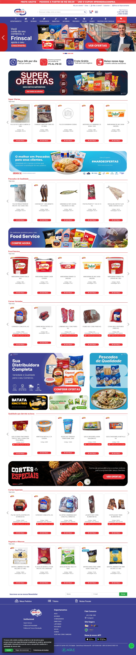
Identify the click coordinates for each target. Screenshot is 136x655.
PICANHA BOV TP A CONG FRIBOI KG (92, 516)
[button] (63, 53)
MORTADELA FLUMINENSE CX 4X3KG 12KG (20, 125)
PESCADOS (57, 626)
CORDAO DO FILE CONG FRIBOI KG (68, 327)
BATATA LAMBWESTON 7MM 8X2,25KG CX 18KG (68, 567)
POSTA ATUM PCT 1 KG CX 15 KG (20, 205)
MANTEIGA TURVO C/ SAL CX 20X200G (92, 437)
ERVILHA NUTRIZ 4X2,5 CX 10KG (116, 567)
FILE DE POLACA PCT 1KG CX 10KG (68, 205)
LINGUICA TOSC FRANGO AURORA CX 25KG (116, 125)
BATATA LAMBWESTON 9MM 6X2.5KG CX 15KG (44, 567)
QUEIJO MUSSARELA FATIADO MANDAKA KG (116, 437)
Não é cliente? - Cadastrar (101, 5)
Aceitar (9, 650)
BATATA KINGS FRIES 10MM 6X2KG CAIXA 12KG (20, 567)
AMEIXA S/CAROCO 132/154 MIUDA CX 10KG (68, 277)
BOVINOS (57, 616)
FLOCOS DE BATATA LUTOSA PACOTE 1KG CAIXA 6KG (92, 567)
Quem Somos (28, 623)
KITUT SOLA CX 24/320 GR (116, 276)
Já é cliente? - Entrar (81, 5)
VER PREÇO (21, 140)
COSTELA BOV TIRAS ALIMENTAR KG (44, 516)
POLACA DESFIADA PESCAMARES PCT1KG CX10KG (116, 205)
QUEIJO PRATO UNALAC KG (68, 437)
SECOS (56, 629)
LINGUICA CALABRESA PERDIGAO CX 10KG (92, 125)
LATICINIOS (57, 624)
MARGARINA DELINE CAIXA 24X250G (44, 125)
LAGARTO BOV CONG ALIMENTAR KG (20, 516)
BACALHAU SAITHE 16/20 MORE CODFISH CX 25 (44, 205)
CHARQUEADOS (59, 619)
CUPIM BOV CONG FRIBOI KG (116, 326)
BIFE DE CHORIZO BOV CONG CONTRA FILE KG (116, 516)
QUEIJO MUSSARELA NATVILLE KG (44, 437)
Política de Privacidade (30, 625)
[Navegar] (3, 37)
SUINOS (56, 632)
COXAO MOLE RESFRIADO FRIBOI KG (44, 327)
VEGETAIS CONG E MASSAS (62, 634)
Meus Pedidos (25, 601)
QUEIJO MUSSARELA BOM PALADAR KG (20, 437)
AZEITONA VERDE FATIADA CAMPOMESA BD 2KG (92, 277)
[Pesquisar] (85, 12)
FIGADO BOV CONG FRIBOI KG (20, 326)
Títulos (55, 601)
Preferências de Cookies (41, 650)
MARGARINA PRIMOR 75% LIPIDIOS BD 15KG (44, 277)
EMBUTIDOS (57, 621)
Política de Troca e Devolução (33, 628)
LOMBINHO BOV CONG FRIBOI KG (68, 516)
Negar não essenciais (22, 650)
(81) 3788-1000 (123, 12)
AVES (55, 614)
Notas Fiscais (85, 601)
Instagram (90, 618)
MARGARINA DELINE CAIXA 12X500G (68, 125)
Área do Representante (121, 5)
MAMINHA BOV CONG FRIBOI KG (92, 327)
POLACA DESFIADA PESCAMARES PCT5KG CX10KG (92, 205)
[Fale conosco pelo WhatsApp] (131, 646)
